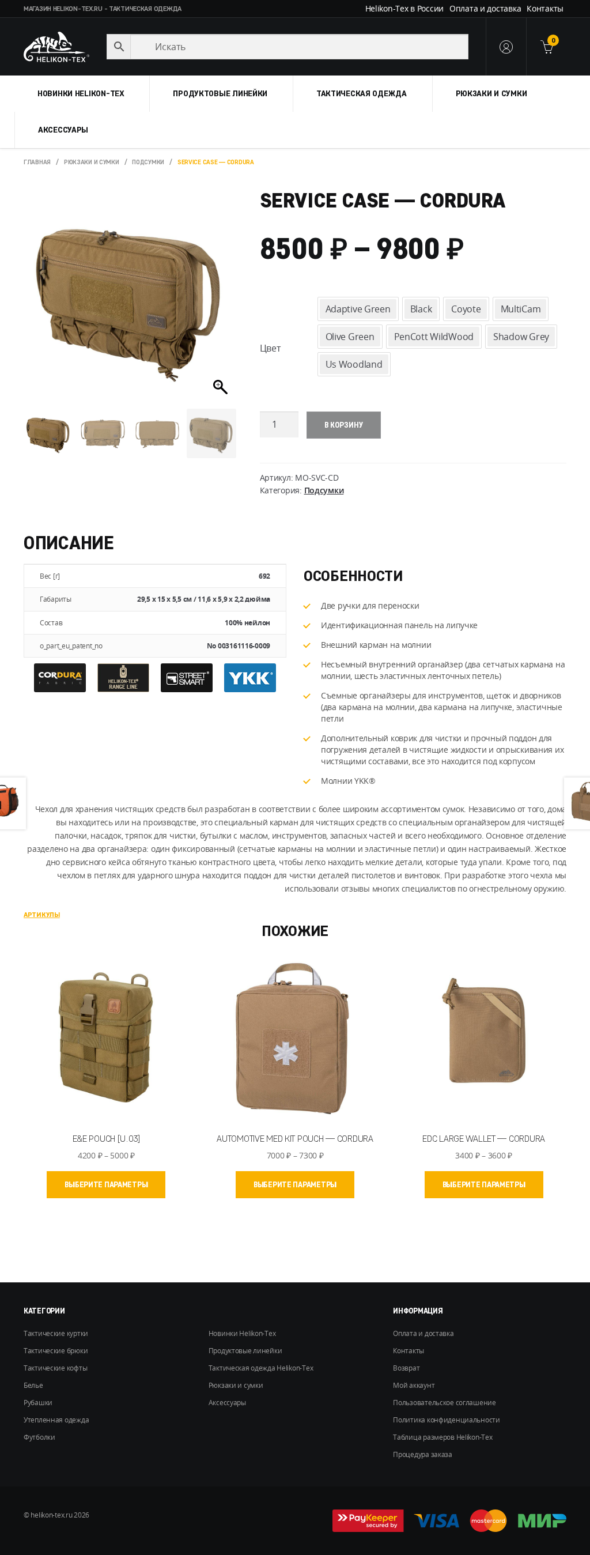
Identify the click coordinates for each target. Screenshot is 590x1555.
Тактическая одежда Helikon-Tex (261, 1368)
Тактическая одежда (361, 93)
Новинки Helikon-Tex (80, 93)
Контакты (545, 8)
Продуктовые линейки (220, 93)
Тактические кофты (55, 1368)
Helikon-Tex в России (404, 8)
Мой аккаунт (413, 1385)
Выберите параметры (106, 1184)
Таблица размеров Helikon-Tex (442, 1437)
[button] (221, 302)
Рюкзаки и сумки (491, 93)
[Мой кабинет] (506, 47)
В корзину (343, 424)
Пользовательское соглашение (444, 1402)
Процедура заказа (422, 1454)
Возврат (406, 1368)
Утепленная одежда (56, 1420)
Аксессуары (63, 129)
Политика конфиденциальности (446, 1420)
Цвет (270, 348)
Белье (33, 1385)
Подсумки (148, 162)
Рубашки (38, 1402)
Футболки (39, 1437)
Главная (37, 162)
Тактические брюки (56, 1351)
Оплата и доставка (485, 8)
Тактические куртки (56, 1333)
